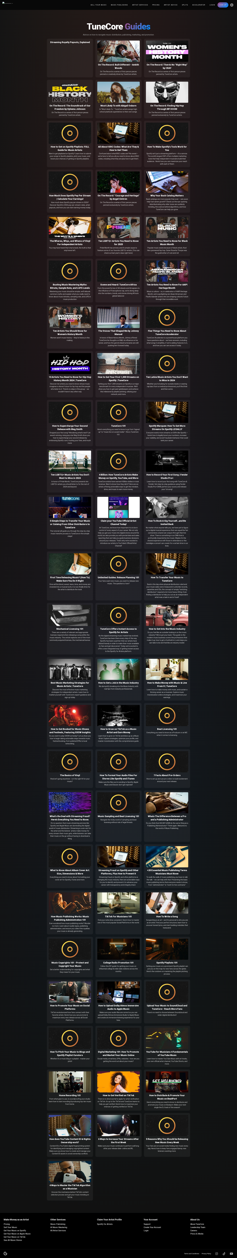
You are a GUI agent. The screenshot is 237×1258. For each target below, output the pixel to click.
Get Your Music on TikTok (14, 1237)
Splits (185, 5)
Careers (193, 1230)
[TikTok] (224, 1254)
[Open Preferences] (5, 1254)
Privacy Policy (206, 1254)
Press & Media (196, 1234)
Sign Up (223, 5)
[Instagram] (216, 1254)
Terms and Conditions (191, 1254)
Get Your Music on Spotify (15, 1230)
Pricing (156, 5)
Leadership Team (197, 1227)
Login (212, 5)
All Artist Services (58, 1230)
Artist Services (140, 5)
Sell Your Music (99, 5)
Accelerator (198, 5)
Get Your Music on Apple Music (17, 1234)
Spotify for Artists (105, 1224)
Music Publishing (119, 5)
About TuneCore (197, 1224)
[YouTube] (231, 1254)
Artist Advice (171, 5)
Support (147, 1224)
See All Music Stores (13, 1240)
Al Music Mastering (58, 1227)
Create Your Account (152, 1227)
